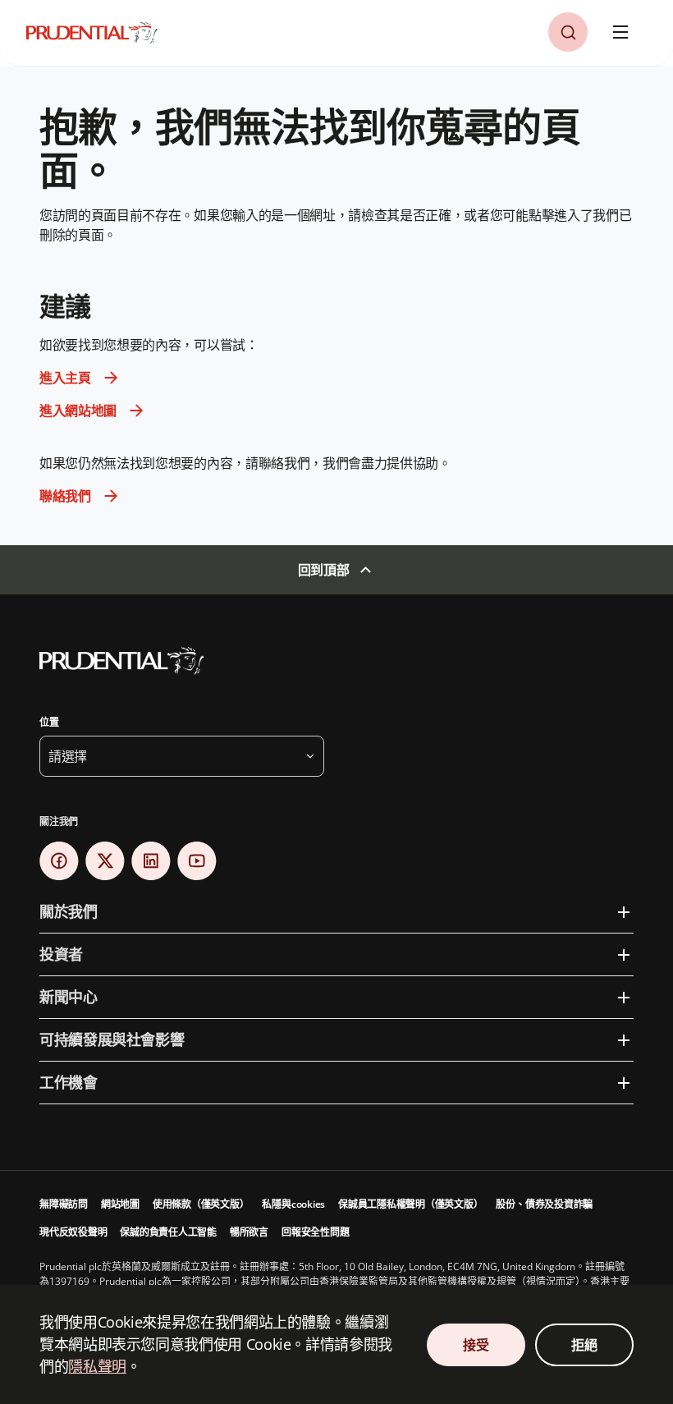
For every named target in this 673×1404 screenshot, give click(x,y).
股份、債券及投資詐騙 (544, 1204)
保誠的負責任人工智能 (168, 1232)
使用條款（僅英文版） (201, 1204)
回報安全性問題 (315, 1232)
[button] (568, 32)
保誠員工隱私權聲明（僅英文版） (410, 1204)
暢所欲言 (249, 1232)
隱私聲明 (97, 1366)
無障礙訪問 (63, 1204)
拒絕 (584, 1345)
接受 (475, 1345)
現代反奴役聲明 (73, 1232)
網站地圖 (120, 1204)
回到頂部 (324, 570)
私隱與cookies (293, 1204)
